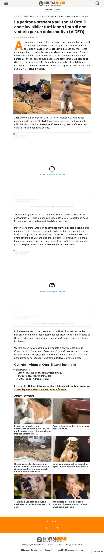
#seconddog (34, 376)
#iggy (59, 373)
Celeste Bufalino (21, 37)
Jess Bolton (20, 117)
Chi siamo (25, 550)
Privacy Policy (36, 550)
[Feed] (57, 528)
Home (16, 16)
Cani (21, 16)
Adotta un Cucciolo (52, 9)
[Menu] (6, 3)
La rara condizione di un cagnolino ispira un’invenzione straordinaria (70, 465)
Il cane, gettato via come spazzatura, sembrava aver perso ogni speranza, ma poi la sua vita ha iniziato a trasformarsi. (32, 430)
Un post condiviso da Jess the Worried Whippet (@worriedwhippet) (52, 206)
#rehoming (46, 376)
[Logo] (52, 3)
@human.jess (23, 370)
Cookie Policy (50, 550)
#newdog (22, 376)
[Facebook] (47, 528)
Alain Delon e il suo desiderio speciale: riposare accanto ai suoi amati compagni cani (70, 504)
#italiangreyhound (47, 373)
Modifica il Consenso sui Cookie (70, 550)
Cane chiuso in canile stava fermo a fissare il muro (71, 427)
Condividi (99, 551)
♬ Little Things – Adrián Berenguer (33, 379)
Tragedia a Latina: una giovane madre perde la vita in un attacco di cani (32, 504)
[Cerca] (97, 3)
